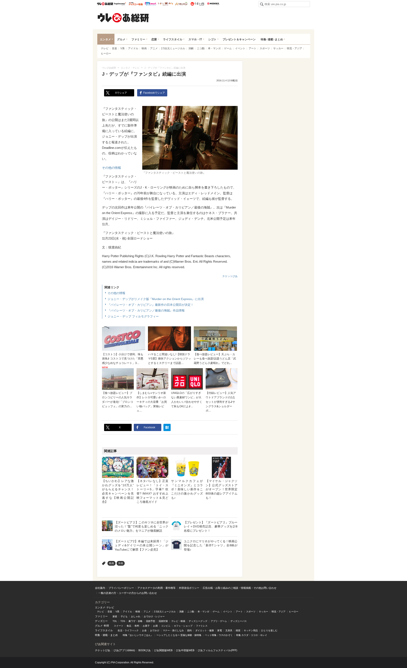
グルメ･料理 (102, 625)
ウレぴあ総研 (105, 4)
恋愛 (154, 39)
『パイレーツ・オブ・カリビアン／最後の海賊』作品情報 (146, 310)
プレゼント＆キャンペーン (239, 39)
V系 (122, 48)
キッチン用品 (251, 630)
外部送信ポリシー (189, 587)
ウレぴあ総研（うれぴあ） (123, 17)
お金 (144, 630)
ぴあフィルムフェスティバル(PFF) (217, 650)
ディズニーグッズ (198, 621)
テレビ (105, 48)
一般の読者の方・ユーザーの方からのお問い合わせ (127, 593)
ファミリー (138, 39)
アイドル (133, 48)
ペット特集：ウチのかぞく (219, 635)
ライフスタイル (172, 39)
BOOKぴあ (144, 650)
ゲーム (228, 48)
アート (252, 48)
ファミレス (202, 625)
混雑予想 (150, 621)
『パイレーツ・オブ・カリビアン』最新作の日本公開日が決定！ (150, 304)
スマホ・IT (195, 39)
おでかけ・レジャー (154, 616)
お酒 (155, 625)
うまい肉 (197, 4)
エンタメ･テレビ (104, 607)
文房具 (228, 630)
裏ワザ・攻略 (135, 621)
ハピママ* (120, 4)
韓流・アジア (294, 48)
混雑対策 (163, 621)
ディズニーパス (238, 621)
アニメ (154, 48)
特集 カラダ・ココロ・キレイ (251, 635)
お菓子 (146, 625)
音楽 (114, 48)
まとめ (114, 635)
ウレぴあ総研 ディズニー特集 (136, 4)
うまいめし (165, 4)
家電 (219, 630)
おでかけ (154, 630)
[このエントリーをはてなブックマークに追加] (167, 427)
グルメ (121, 39)
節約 (189, 630)
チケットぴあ (230, 276)
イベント (240, 48)
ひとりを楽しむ (269, 630)
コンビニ (165, 625)
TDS (122, 621)
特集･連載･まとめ (272, 39)
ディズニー (101, 621)
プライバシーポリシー (121, 587)
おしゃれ (135, 616)
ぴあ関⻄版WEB (163, 650)
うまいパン (181, 4)
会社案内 (100, 587)
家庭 (115, 616)
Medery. (213, 4)
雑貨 (238, 630)
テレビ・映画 (178, 621)
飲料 (137, 625)
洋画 (120, 563)
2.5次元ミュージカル (173, 48)
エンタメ (105, 39)
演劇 (191, 48)
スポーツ (265, 48)
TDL (115, 621)
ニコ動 (201, 48)
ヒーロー (106, 53)
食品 (129, 625)
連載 (105, 635)
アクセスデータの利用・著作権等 (156, 587)
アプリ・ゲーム (219, 621)
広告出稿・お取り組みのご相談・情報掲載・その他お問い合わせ (239, 587)
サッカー (278, 48)
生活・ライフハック (128, 630)
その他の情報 (111, 167)
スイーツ (118, 625)
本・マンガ (214, 48)
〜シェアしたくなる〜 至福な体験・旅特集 (178, 635)
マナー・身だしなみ (173, 630)
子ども (124, 616)
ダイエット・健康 (204, 630)
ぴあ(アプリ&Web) (124, 650)
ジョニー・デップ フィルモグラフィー (133, 316)
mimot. (151, 4)
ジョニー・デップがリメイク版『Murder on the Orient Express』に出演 (155, 299)
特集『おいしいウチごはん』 (138, 635)
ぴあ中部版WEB (185, 650)
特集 (97, 635)
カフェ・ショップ (183, 625)
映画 (144, 48)
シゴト (212, 39)
